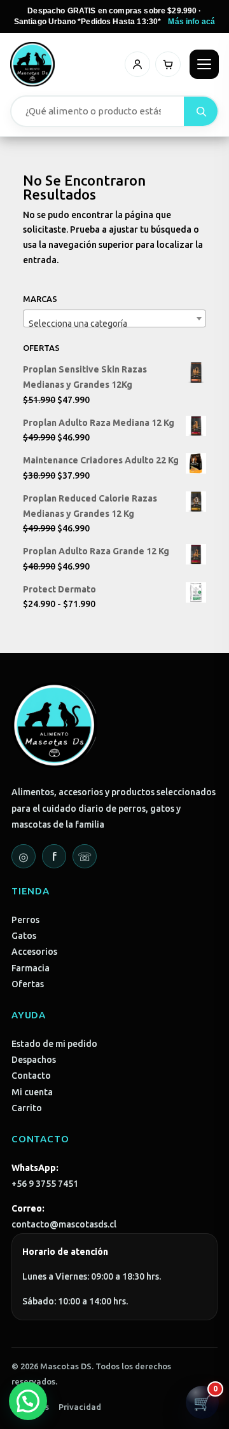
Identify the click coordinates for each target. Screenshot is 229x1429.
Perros (25, 920)
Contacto (31, 1075)
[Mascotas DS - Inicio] (32, 64)
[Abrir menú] (204, 64)
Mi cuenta (32, 1092)
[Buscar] (201, 111)
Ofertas (27, 984)
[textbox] (114, 323)
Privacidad (80, 1406)
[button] (28, 1401)
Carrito (26, 1108)
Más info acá (191, 21)
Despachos (33, 1060)
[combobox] (114, 318)
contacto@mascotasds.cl (63, 1224)
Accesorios (34, 952)
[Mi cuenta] (137, 64)
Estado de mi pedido (54, 1044)
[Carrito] (168, 64)
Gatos (23, 936)
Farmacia (30, 968)
